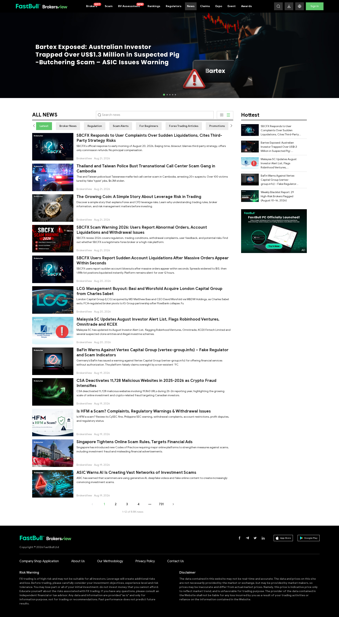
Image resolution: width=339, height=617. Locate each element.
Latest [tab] (44, 126)
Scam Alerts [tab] (120, 126)
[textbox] (155, 115)
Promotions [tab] (217, 126)
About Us (78, 561)
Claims (205, 6)
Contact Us (175, 561)
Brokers (93, 5)
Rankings (154, 6)
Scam (109, 6)
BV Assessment (130, 5)
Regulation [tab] (94, 126)
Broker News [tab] (68, 126)
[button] (299, 6)
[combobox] (155, 115)
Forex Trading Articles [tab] (183, 126)
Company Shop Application (39, 561)
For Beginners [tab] (148, 126)
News (191, 6)
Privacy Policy (145, 561)
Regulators (173, 6)
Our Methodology (110, 561)
